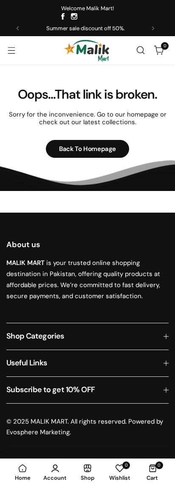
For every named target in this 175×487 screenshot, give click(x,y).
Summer (57, 28)
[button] (18, 28)
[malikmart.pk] (87, 50)
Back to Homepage (87, 149)
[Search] (140, 50)
